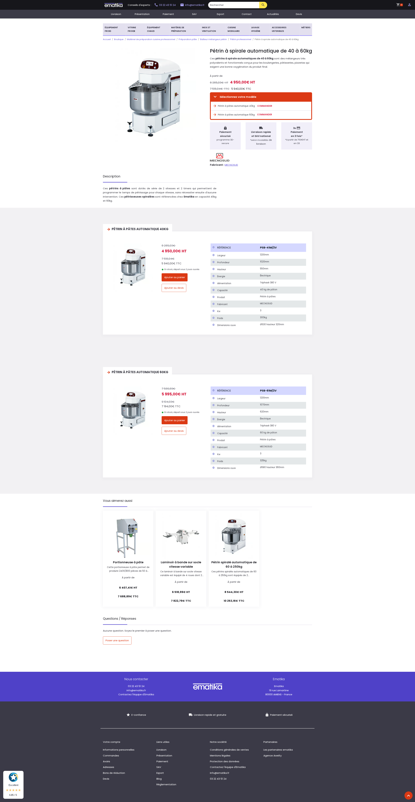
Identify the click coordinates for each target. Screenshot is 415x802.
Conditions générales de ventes (229, 749)
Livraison (116, 14)
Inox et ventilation (209, 29)
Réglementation (166, 784)
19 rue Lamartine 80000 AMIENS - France (278, 690)
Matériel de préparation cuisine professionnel (151, 39)
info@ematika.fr (194, 5)
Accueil (107, 39)
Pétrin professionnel (240, 39)
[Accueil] (113, 4)
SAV (194, 14)
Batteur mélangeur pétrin (213, 39)
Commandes (111, 755)
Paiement (168, 14)
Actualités (273, 14)
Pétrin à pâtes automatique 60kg (236, 114)
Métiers (305, 27)
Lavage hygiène (255, 29)
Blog (159, 778)
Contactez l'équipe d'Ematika (136, 694)
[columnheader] (234, 247)
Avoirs (106, 761)
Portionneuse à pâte (128, 562)
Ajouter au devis (174, 287)
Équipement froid (111, 29)
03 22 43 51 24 (167, 5)
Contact (247, 14)
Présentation (142, 14)
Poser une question (117, 640)
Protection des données (224, 761)
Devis (299, 14)
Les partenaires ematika (278, 749)
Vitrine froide (132, 29)
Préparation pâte (188, 39)
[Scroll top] (408, 795)
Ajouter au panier (174, 277)
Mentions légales (220, 755)
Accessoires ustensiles (279, 29)
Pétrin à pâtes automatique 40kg (236, 106)
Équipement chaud (153, 29)
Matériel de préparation (178, 29)
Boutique (119, 39)
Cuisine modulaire (234, 29)
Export (220, 14)
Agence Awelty (272, 755)
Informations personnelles (118, 749)
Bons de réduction (114, 773)
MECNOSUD (231, 165)
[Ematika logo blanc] (207, 686)
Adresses (108, 767)
